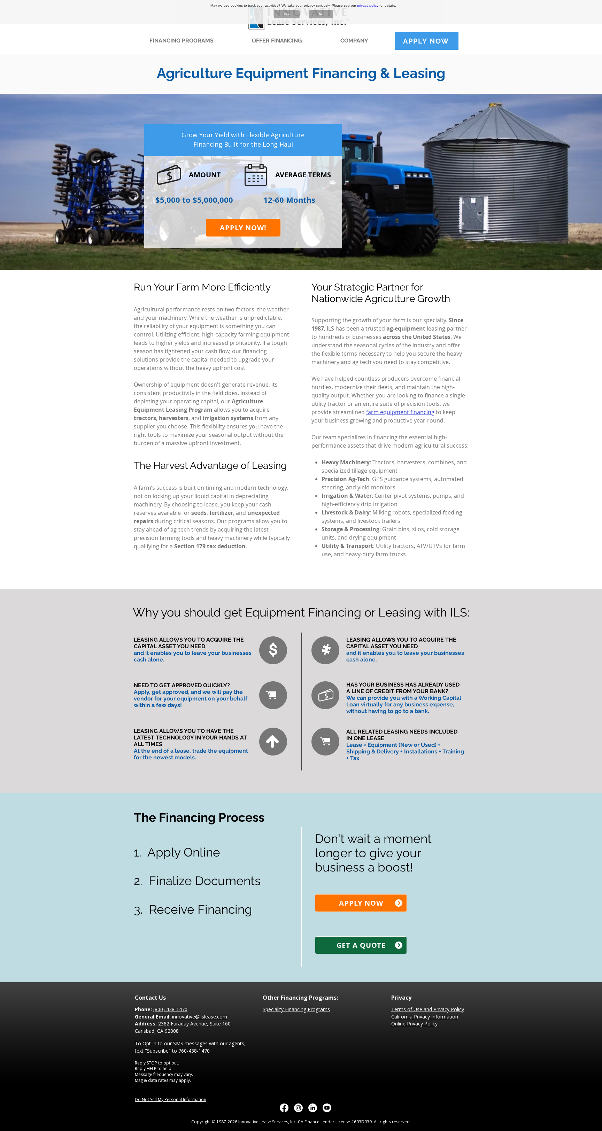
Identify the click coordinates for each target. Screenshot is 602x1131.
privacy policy (367, 5)
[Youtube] (327, 1107)
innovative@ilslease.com (199, 1016)
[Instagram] (298, 1107)
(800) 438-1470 (170, 1009)
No (321, 14)
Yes (287, 14)
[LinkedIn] (312, 1107)
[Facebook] (284, 1107)
